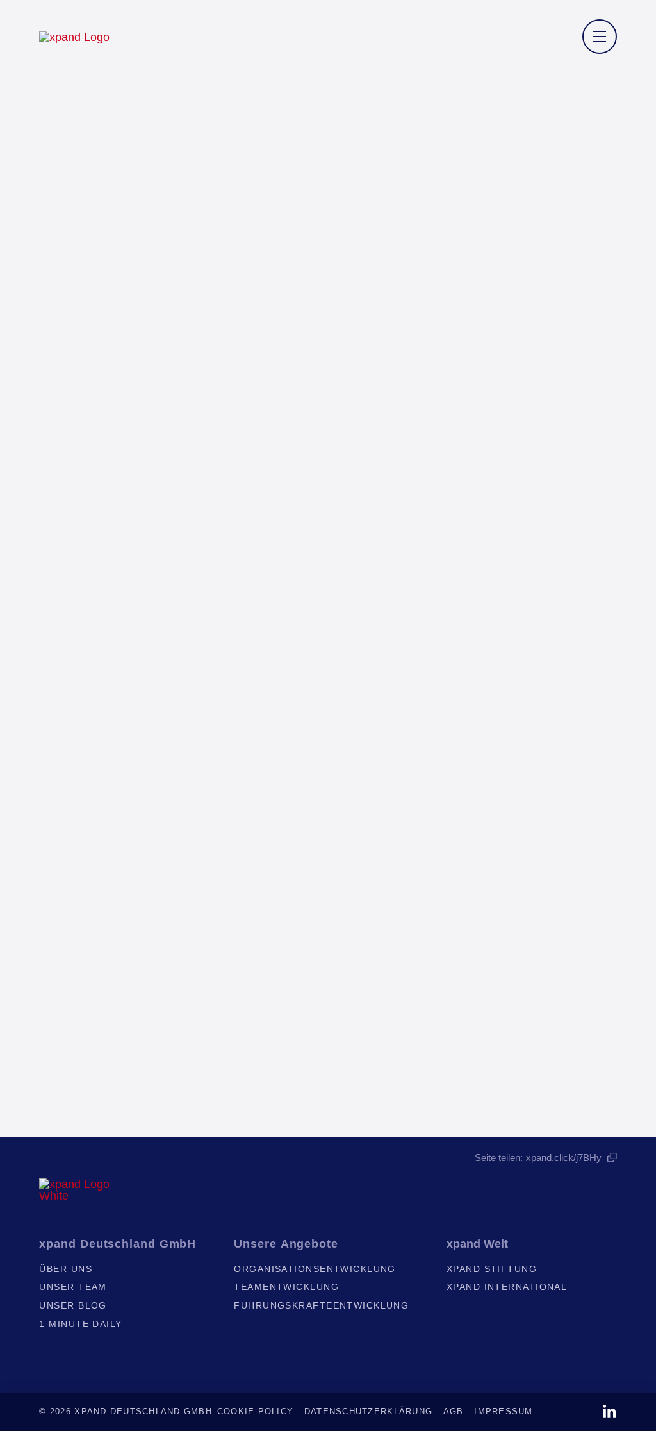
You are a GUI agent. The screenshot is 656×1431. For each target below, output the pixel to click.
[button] (599, 36)
